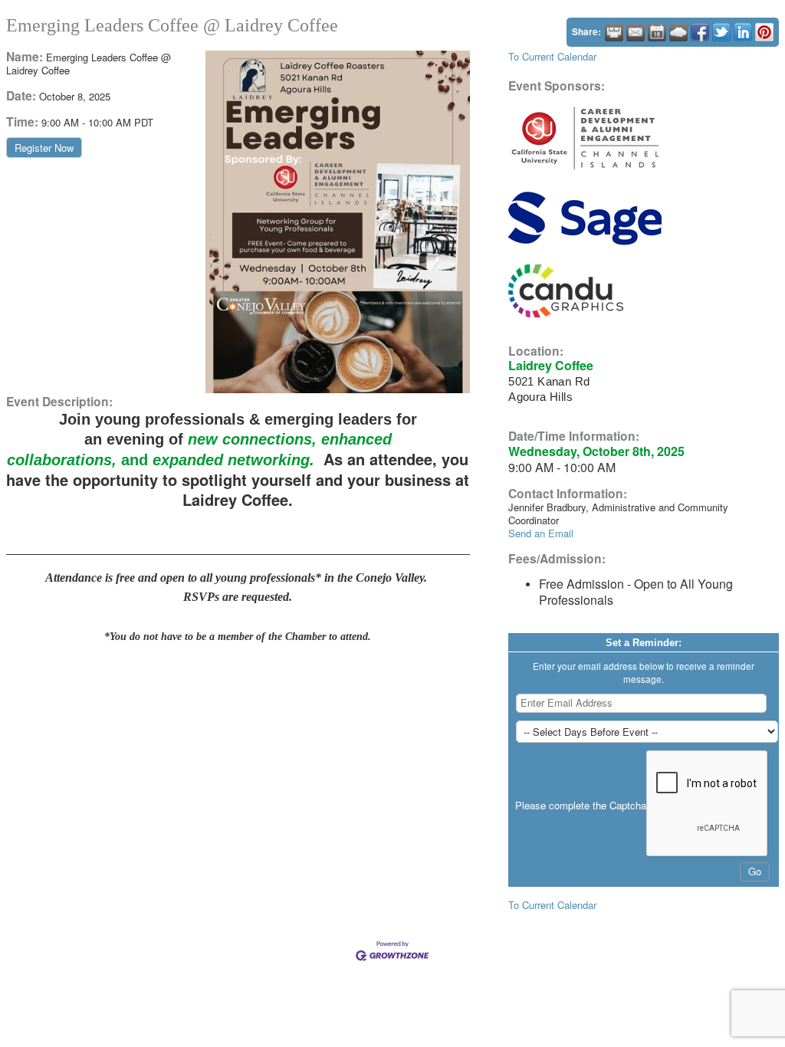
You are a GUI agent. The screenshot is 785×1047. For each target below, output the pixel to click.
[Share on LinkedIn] (743, 32)
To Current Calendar (552, 56)
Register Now (44, 147)
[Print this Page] (614, 32)
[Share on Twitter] (721, 32)
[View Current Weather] (678, 32)
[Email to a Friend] (635, 32)
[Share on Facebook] (700, 32)
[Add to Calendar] (657, 32)
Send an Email (540, 533)
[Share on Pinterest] (764, 32)
